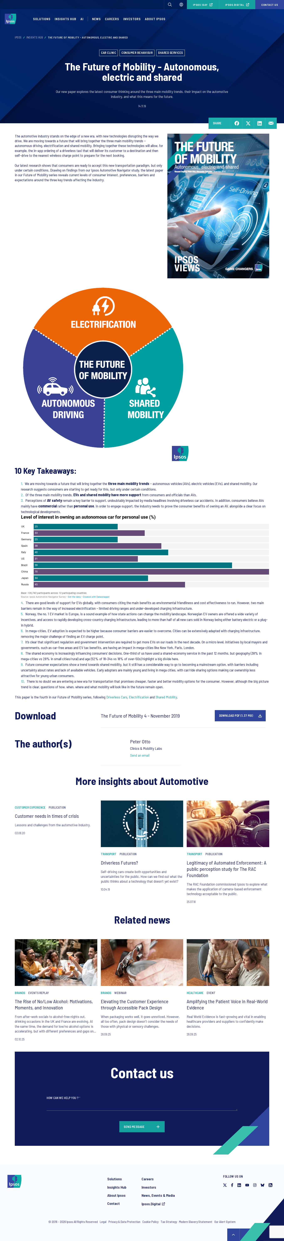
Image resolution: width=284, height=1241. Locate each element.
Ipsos (18, 37)
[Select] (181, 4)
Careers (112, 19)
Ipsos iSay (200, 4)
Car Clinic (108, 52)
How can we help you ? (63, 1098)
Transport (108, 854)
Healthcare (195, 993)
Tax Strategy (169, 1222)
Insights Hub (65, 19)
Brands (20, 993)
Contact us (269, 4)
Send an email (139, 755)
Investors (132, 19)
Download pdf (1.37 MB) (236, 715)
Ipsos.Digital (234, 4)
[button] (169, 4)
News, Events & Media (158, 1195)
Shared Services (170, 52)
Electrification (139, 697)
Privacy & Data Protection (124, 1222)
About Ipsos (155, 19)
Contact (113, 1203)
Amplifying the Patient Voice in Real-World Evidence (227, 1004)
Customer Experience (30, 807)
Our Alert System (225, 1222)
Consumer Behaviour (137, 52)
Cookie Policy (150, 1222)
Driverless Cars (116, 697)
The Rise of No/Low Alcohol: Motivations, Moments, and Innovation (54, 1004)
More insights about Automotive (142, 781)
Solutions (42, 19)
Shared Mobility (166, 697)
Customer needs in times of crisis (47, 816)
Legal (103, 1222)
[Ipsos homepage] (11, 19)
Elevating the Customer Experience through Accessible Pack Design (134, 1004)
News (96, 19)
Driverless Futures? (119, 863)
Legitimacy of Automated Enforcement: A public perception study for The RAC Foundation (226, 869)
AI (82, 19)
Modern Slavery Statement (195, 1222)
